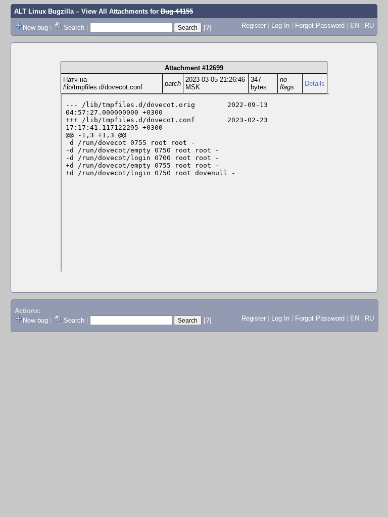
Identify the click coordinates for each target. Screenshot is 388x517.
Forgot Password (320, 25)
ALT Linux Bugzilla (44, 11)
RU (369, 25)
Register (253, 25)
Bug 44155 (177, 11)
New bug (35, 27)
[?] (207, 27)
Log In (280, 25)
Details (315, 83)
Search (74, 27)
